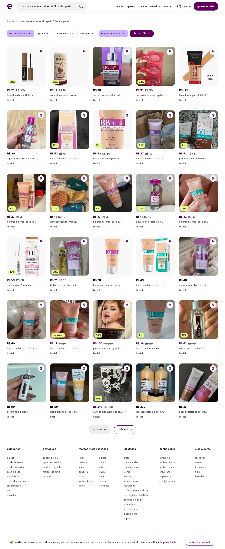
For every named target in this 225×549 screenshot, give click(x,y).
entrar (187, 6)
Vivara (102, 472)
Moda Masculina (15, 467)
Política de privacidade (136, 490)
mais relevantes (18, 33)
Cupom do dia (50, 457)
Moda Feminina (15, 462)
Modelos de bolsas (53, 467)
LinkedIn (199, 476)
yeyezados (165, 476)
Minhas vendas (167, 462)
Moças (119, 6)
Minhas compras (168, 467)
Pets (9, 490)
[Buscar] (81, 6)
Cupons (128, 518)
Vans (81, 467)
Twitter (198, 462)
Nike (101, 467)
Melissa (83, 462)
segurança (129, 485)
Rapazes (130, 6)
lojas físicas (130, 504)
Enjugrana (164, 472)
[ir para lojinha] (69, 94)
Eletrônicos (13, 476)
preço (41, 33)
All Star (82, 476)
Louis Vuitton (85, 481)
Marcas (127, 476)
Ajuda (126, 457)
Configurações (167, 481)
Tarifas (127, 472)
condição (85, 33)
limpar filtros (142, 33)
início (10, 21)
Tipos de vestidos (52, 462)
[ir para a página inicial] (9, 8)
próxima (123, 429)
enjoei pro (155, 6)
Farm (81, 457)
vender (205, 6)
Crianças (142, 6)
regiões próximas (111, 33)
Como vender (131, 462)
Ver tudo (47, 476)
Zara (101, 462)
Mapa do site (130, 513)
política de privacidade (163, 542)
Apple (82, 485)
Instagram (200, 467)
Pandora (83, 472)
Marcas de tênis (51, 472)
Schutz (102, 481)
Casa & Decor (14, 472)
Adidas (102, 457)
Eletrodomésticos (16, 481)
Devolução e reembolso (136, 495)
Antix (101, 476)
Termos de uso (131, 481)
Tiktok (198, 472)
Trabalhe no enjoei (133, 499)
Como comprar (131, 467)
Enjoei (10, 457)
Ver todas (104, 485)
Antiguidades (14, 485)
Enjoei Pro (12, 495)
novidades (62, 33)
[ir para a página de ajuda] (179, 6)
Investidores (130, 509)
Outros (167, 6)
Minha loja (164, 457)
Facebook (200, 457)
